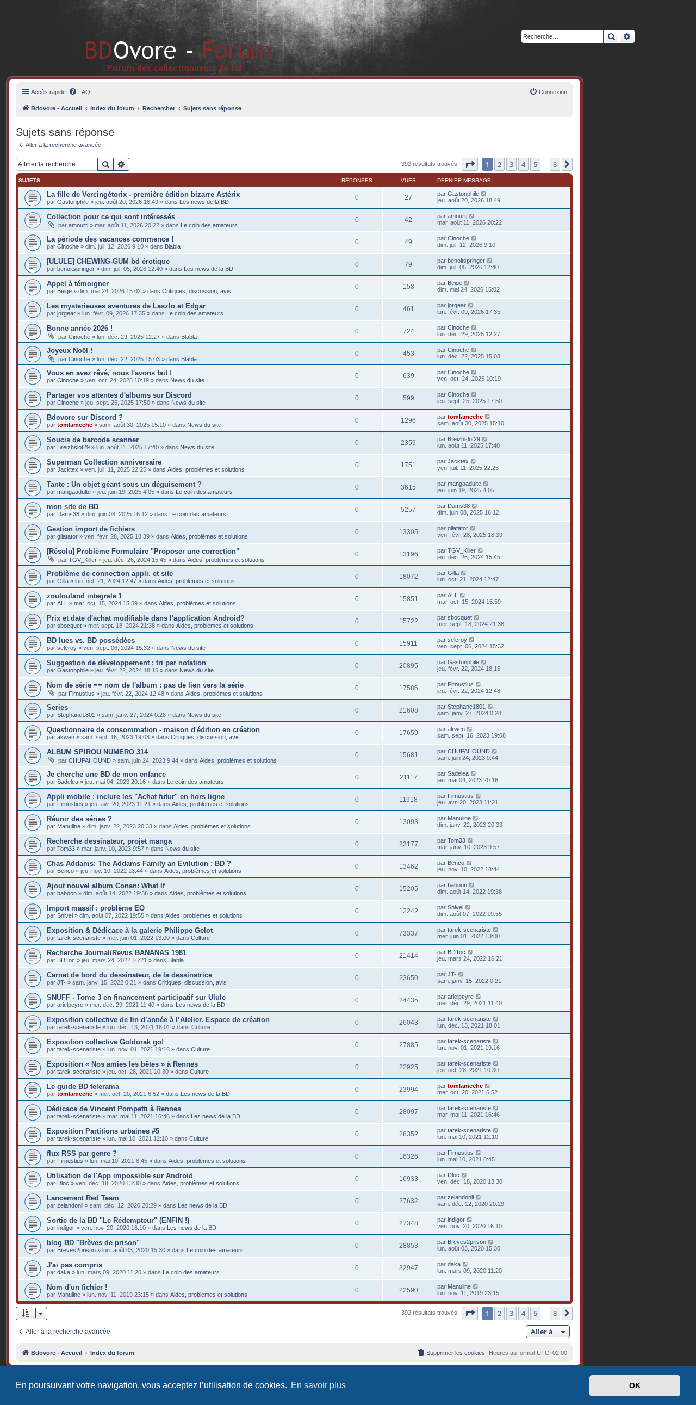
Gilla (63, 581)
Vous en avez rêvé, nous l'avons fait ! (109, 373)
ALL (62, 603)
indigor (65, 1227)
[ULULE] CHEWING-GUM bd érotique (108, 261)
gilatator (67, 536)
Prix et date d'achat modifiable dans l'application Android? (146, 618)
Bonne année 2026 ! (80, 328)
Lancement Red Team (83, 1198)
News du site (187, 380)
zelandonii (70, 1205)
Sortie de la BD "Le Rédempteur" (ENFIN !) (118, 1220)
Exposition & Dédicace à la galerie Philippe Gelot (130, 930)
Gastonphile (73, 202)
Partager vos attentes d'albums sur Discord (119, 395)
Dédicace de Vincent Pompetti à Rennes (114, 1109)
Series (57, 707)
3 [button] (511, 164)
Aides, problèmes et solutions (206, 469)
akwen (65, 737)
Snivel (65, 915)
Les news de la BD (204, 202)
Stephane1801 (76, 714)
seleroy (67, 648)
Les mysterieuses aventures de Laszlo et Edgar (126, 306)
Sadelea (67, 781)
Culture (200, 937)
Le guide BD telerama (83, 1086)
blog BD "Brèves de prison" (93, 1243)
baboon (67, 893)
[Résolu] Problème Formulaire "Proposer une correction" (143, 551)
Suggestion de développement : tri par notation (126, 663)
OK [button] (635, 1385)
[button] (470, 164)
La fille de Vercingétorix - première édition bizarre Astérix (143, 194)
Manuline (68, 826)
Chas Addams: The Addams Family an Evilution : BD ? (139, 863)
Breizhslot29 (73, 447)
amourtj (78, 225)
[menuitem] (79, 91)
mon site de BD (72, 507)
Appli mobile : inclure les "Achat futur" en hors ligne (136, 797)
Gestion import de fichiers (91, 529)
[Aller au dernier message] (484, 193)
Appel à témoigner (78, 284)
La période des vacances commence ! (110, 239)
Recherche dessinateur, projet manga (109, 841)
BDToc (66, 960)
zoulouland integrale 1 (84, 596)
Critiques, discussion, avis (196, 291)
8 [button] (555, 164)
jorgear (66, 313)
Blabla (173, 246)
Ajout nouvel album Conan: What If (106, 886)
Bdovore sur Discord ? (85, 417)
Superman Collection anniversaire (104, 462)
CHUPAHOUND (90, 760)
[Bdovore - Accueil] (161, 38)
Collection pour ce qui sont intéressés (111, 217)
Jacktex (67, 469)
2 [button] (499, 164)
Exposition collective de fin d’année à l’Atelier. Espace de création (158, 1020)
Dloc (63, 1183)
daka (63, 1272)
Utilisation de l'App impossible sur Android (120, 1176)
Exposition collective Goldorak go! (105, 1042)
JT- (61, 982)
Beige (64, 291)
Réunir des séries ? (79, 819)
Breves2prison (76, 1250)
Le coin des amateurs (209, 225)
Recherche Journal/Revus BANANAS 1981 (117, 953)
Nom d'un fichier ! (77, 1287)
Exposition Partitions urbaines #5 (103, 1131)
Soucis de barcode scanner (93, 440)
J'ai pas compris (74, 1265)
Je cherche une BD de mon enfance (106, 774)
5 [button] (535, 164)
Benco (65, 871)
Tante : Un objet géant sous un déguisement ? (124, 484)
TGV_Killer (83, 559)
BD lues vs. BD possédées (91, 640)
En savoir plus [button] (318, 1385)
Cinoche (68, 246)
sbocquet (69, 625)
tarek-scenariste (79, 937)
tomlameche (74, 425)
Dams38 (68, 514)
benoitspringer (76, 268)
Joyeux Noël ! (69, 350)
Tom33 (66, 848)
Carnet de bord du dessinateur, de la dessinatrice (129, 975)
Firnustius (82, 693)
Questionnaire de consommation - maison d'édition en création (153, 730)
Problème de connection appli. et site (110, 574)
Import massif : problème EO (96, 908)
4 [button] (523, 164)
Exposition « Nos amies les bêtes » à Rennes (122, 1064)
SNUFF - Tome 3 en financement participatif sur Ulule (136, 997)
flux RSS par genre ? (82, 1153)
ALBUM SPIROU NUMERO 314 (97, 752)
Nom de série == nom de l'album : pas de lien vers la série (145, 685)
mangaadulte (74, 491)
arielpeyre (70, 1004)
